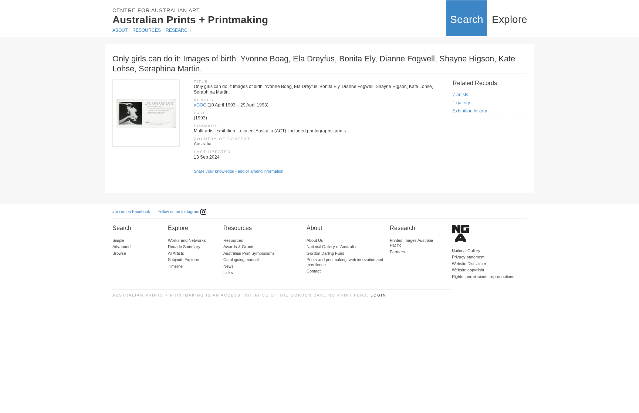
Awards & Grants (238, 246)
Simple (118, 240)
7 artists (460, 94)
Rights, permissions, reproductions (483, 276)
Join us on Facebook (131, 211)
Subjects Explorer (184, 259)
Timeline (175, 266)
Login (378, 295)
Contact (314, 271)
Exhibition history (470, 111)
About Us (315, 240)
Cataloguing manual (240, 259)
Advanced (121, 246)
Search (466, 19)
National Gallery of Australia (331, 246)
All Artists (176, 253)
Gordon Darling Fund (325, 253)
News (228, 266)
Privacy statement (468, 257)
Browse (119, 253)
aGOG (200, 105)
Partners (397, 252)
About (120, 30)
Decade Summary (184, 246)
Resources (146, 30)
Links (228, 272)
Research (178, 30)
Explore (509, 19)
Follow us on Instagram (179, 211)
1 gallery (461, 102)
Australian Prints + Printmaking (190, 20)
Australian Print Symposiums (249, 253)
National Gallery (466, 250)
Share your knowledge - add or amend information (238, 171)
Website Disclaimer (469, 263)
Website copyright (468, 270)
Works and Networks (187, 240)
